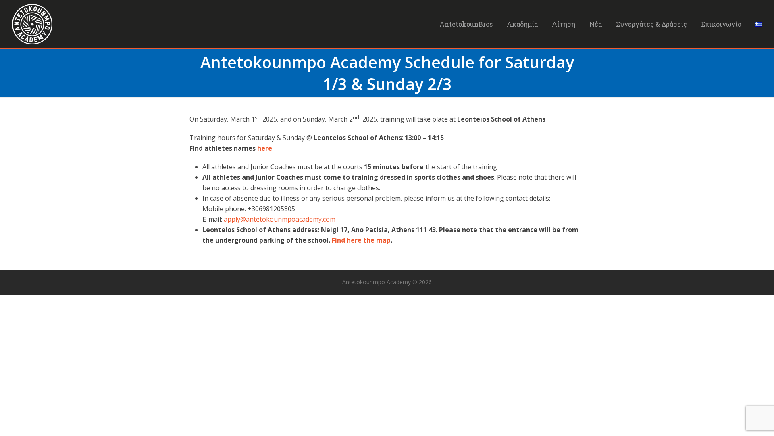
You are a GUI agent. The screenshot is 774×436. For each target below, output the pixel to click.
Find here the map (361, 240)
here (264, 148)
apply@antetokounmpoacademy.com (279, 219)
